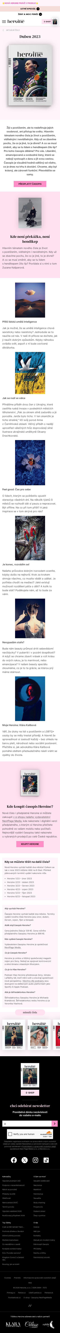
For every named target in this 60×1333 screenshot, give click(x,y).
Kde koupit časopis (41, 1244)
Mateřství (37, 1189)
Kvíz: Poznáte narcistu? (11, 1253)
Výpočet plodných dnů (11, 1181)
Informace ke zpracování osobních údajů (40, 1278)
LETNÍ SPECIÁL (28, 8)
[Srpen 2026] (13, 1035)
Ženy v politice (39, 1215)
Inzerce (36, 1227)
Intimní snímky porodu (11, 1236)
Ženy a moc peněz (28, 14)
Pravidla (17, 1278)
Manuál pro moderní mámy (44, 1240)
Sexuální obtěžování (42, 1181)
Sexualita (37, 1198)
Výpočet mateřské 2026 (12, 1211)
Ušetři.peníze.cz (35, 1293)
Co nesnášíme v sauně (11, 1244)
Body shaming (39, 1203)
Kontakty (37, 1236)
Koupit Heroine (30, 844)
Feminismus (38, 1194)
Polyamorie (38, 1207)
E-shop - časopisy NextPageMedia (38, 1297)
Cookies (7, 1278)
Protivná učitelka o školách (13, 1231)
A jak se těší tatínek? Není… (13, 1227)
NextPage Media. (13, 947)
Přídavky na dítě (8, 1194)
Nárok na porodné (9, 1189)
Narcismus (38, 1185)
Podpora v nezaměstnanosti (13, 1185)
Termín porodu (8, 1207)
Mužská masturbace (10, 1240)
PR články (37, 1249)
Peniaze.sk (49, 1293)
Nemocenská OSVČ (10, 1203)
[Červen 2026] (39, 1035)
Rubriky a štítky (40, 1253)
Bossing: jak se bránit (10, 1264)
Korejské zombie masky (11, 1249)
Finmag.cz (11, 1293)
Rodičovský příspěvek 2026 (13, 1215)
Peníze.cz (22, 1293)
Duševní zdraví (39, 1211)
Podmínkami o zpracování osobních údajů (39, 1146)
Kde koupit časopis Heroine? (30, 806)
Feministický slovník (42, 1257)
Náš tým (37, 1231)
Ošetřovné (6, 1198)
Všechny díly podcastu (33, 981)
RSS (30, 1283)
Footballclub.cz (14, 1297)
